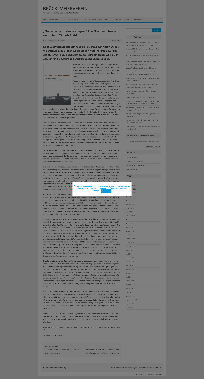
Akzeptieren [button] (106, 191)
